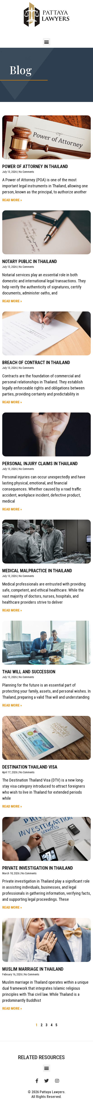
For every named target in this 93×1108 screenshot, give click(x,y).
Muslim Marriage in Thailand (32, 969)
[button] (46, 41)
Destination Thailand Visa (29, 767)
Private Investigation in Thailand (37, 868)
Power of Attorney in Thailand (35, 166)
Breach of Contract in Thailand (36, 362)
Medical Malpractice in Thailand (37, 570)
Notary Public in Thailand (29, 261)
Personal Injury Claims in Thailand (40, 463)
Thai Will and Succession (28, 671)
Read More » (12, 200)
